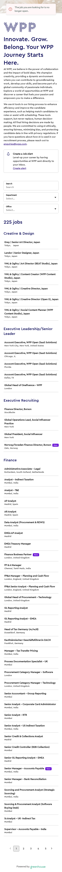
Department (11, 195)
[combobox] (6, 198)
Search (9, 184)
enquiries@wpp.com (15, 144)
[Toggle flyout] (55, 197)
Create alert (19, 168)
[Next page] (51, 849)
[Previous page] (10, 849)
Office (8, 207)
